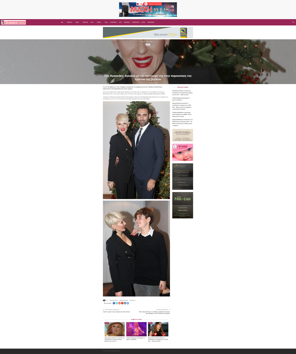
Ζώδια (106, 22)
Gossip (148, 44)
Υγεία (91, 22)
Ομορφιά (69, 22)
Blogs (143, 22)
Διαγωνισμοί (150, 22)
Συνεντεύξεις (135, 22)
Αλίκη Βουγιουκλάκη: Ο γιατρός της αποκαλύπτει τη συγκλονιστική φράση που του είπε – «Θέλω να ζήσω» (182, 92)
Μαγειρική (127, 22)
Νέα (62, 22)
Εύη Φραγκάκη (132, 300)
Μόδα (77, 22)
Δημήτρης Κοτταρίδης (124, 300)
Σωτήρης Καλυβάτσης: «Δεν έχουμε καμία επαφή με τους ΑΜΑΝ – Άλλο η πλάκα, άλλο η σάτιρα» (181, 114)
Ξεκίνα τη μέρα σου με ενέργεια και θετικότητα (116, 312)
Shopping (85, 22)
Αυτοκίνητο (113, 22)
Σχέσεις (99, 22)
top (107, 300)
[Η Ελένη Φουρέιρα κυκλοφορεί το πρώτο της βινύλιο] (136, 329)
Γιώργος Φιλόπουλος (114, 300)
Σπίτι (120, 22)
